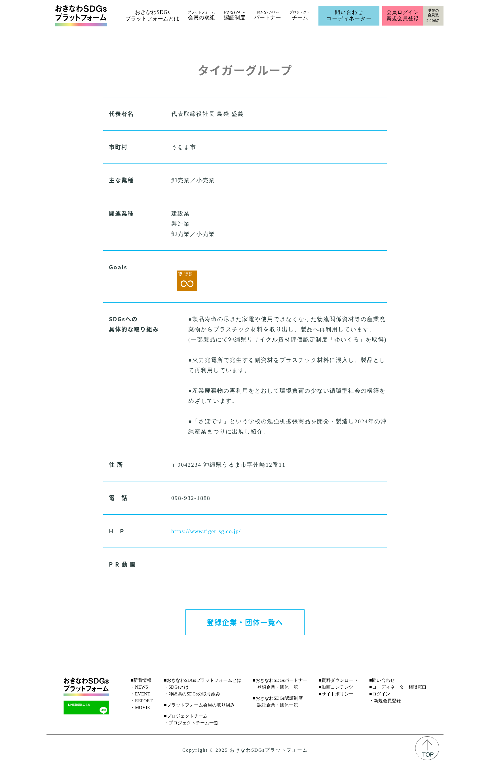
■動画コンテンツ (336, 687)
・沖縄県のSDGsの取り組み (192, 693)
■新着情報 (140, 680)
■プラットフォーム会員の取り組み (199, 705)
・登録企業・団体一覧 (275, 687)
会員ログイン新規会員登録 (402, 15)
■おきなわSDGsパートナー (280, 680)
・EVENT (140, 693)
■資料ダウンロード (338, 680)
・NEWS (139, 687)
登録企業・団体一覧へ (245, 622)
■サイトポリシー (336, 693)
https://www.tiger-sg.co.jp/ (206, 531)
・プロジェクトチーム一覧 (191, 722)
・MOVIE (140, 707)
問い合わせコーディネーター (349, 15)
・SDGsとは (176, 687)
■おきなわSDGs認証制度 (278, 698)
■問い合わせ (382, 680)
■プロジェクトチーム (186, 716)
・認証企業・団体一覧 (275, 705)
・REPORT (141, 700)
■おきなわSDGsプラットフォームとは (202, 680)
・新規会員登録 (385, 700)
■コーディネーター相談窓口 (397, 687)
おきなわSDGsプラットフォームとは (152, 15)
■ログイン (379, 693)
